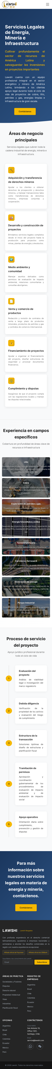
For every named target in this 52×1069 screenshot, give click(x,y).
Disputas (6, 986)
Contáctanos (25, 111)
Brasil (29, 989)
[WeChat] (40, 1046)
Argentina (31, 985)
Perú (4, 1052)
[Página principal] (9, 4)
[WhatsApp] (30, 1046)
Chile (29, 993)
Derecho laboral (9, 990)
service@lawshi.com (35, 1040)
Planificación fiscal (10, 1008)
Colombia (31, 998)
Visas (5, 999)
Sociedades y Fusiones (12, 982)
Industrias (7, 1003)
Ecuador (30, 1002)
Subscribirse (42, 962)
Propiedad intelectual (11, 995)
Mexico (30, 1006)
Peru (29, 1011)
